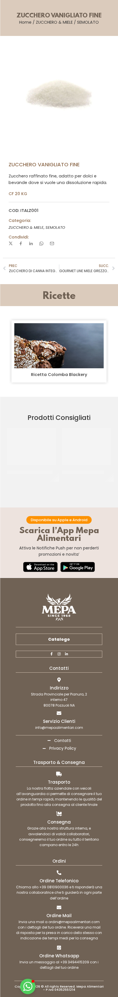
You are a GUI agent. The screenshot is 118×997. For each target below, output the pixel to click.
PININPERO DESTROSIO (83, 472)
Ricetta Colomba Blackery (59, 374)
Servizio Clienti (59, 721)
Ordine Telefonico (59, 881)
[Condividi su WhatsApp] (41, 243)
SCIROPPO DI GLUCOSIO (30, 472)
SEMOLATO (88, 22)
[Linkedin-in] (66, 654)
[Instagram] (59, 654)
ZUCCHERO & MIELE (54, 22)
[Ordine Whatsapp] (59, 947)
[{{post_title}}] (59, 345)
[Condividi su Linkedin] (31, 243)
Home (25, 22)
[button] (28, 986)
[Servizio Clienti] (59, 713)
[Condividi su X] (11, 243)
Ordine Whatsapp (59, 956)
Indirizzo (59, 688)
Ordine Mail (59, 916)
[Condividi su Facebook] (21, 243)
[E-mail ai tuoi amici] (52, 243)
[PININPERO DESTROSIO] (86, 446)
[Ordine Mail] (59, 907)
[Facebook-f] (51, 654)
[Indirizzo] (59, 680)
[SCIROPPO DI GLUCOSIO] (31, 446)
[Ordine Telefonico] (59, 872)
